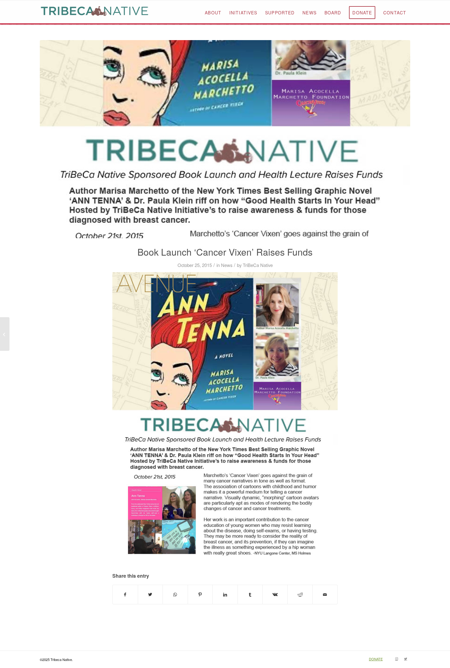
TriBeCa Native (258, 265)
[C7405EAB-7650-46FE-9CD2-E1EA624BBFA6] (225, 139)
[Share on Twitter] (150, 594)
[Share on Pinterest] (200, 594)
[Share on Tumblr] (250, 594)
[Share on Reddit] (300, 594)
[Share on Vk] (275, 594)
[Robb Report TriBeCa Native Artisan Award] (4, 334)
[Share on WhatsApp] (175, 594)
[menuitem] (213, 12)
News (226, 265)
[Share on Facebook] (125, 594)
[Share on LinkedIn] (225, 594)
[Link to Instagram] (396, 658)
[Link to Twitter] (405, 658)
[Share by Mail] (325, 594)
